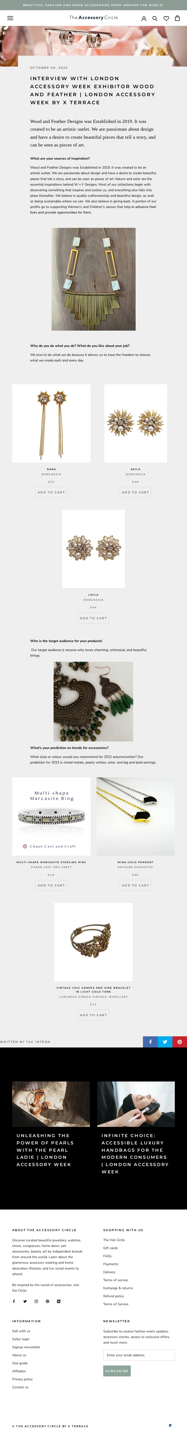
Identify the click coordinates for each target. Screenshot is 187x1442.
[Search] (155, 18)
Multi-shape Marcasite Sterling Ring (51, 862)
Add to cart (51, 492)
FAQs (107, 1256)
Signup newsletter (26, 1347)
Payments (110, 1264)
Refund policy (113, 1296)
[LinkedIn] (58, 1301)
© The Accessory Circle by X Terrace (50, 1426)
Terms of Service (115, 1304)
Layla (93, 594)
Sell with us (21, 1331)
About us (19, 1355)
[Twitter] (25, 1301)
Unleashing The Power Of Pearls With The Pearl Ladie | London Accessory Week (45, 1150)
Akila (135, 469)
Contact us (20, 1387)
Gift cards (110, 1248)
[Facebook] (14, 1301)
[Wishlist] (166, 18)
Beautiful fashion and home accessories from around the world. (93, 5)
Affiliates (19, 1371)
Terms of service (115, 1280)
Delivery (109, 1272)
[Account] (143, 18)
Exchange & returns (118, 1288)
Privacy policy (22, 1379)
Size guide (20, 1363)
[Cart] (177, 18)
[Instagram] (36, 1301)
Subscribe (117, 1371)
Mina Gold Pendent (136, 862)
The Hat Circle (114, 1240)
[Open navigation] (10, 18)
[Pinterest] (47, 1301)
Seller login (20, 1339)
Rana (51, 469)
